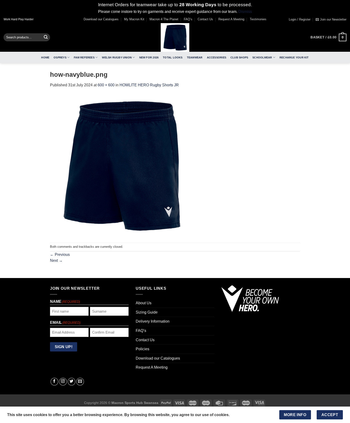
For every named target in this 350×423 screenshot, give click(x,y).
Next (56, 260)
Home (45, 57)
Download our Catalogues (101, 19)
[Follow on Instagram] (63, 382)
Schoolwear (262, 57)
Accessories (216, 57)
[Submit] (46, 37)
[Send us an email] (80, 382)
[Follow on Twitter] (71, 382)
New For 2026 (149, 57)
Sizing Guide (147, 312)
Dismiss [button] (245, 12)
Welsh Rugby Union (117, 57)
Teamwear (195, 57)
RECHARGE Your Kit (294, 57)
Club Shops (239, 57)
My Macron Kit (134, 19)
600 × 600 (106, 85)
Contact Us (205, 19)
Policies (142, 349)
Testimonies (258, 19)
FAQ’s (188, 19)
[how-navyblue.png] (121, 165)
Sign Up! (64, 347)
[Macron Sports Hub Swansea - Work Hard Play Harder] (175, 37)
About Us (143, 303)
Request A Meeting (231, 19)
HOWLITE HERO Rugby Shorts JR (149, 85)
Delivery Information (153, 321)
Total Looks (172, 57)
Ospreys (60, 57)
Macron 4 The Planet (164, 19)
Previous (60, 255)
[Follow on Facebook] (54, 382)
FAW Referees (84, 57)
